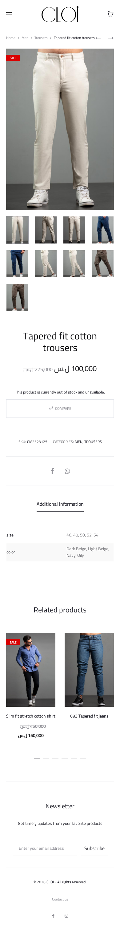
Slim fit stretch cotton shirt (30, 716)
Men (25, 37)
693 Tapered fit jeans (89, 716)
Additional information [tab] (60, 504)
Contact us (60, 899)
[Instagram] (66, 916)
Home (10, 37)
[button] (60, 408)
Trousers (41, 37)
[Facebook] (53, 916)
